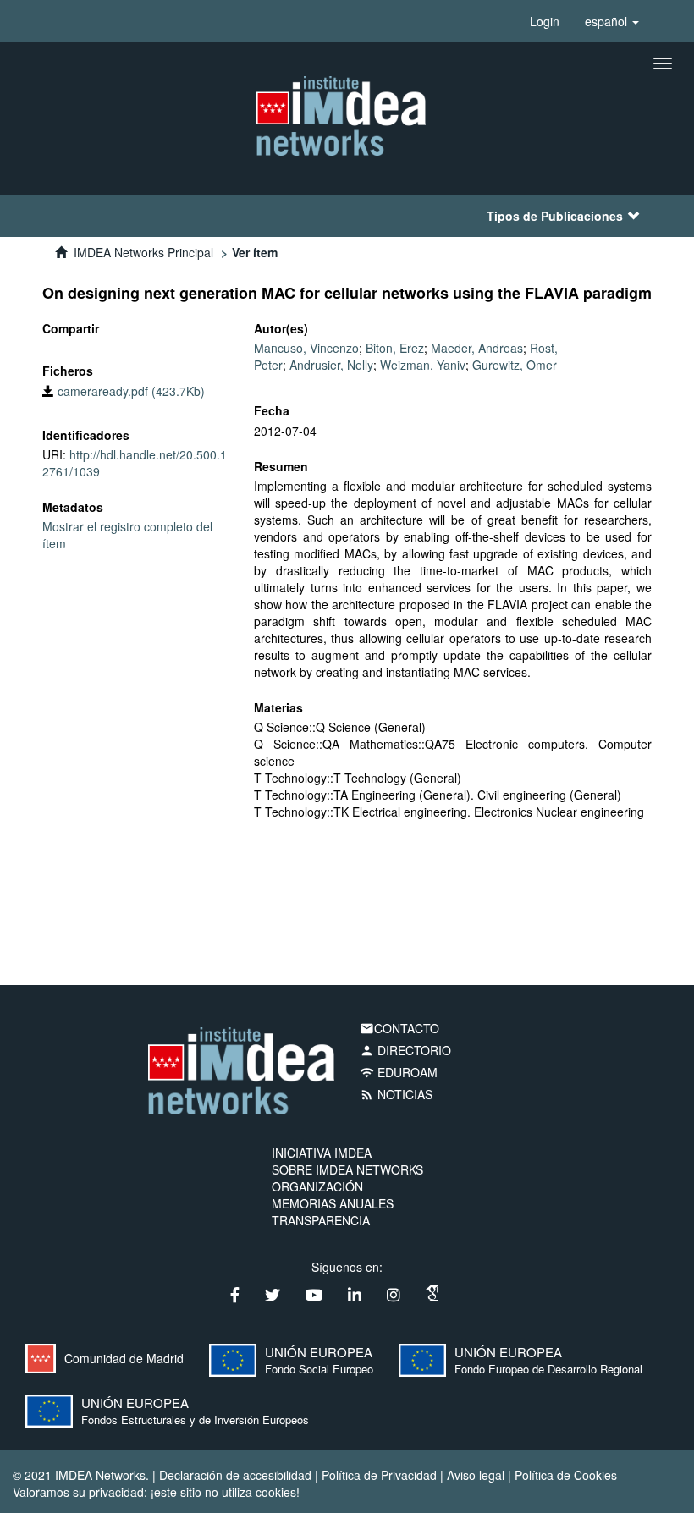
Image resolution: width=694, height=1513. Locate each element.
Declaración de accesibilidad (235, 1474)
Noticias (396, 1094)
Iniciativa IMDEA (322, 1152)
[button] (612, 21)
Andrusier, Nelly (331, 364)
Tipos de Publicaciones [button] (555, 215)
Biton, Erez (395, 347)
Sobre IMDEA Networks (347, 1169)
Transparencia (321, 1220)
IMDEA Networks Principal (143, 252)
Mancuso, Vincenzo (306, 347)
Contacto (399, 1028)
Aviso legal (475, 1474)
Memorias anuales (333, 1203)
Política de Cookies (566, 1474)
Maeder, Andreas (477, 347)
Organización (317, 1186)
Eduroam (399, 1072)
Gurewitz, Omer (514, 364)
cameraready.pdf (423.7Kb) (129, 390)
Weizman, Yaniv (422, 364)
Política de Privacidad (379, 1474)
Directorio (405, 1050)
